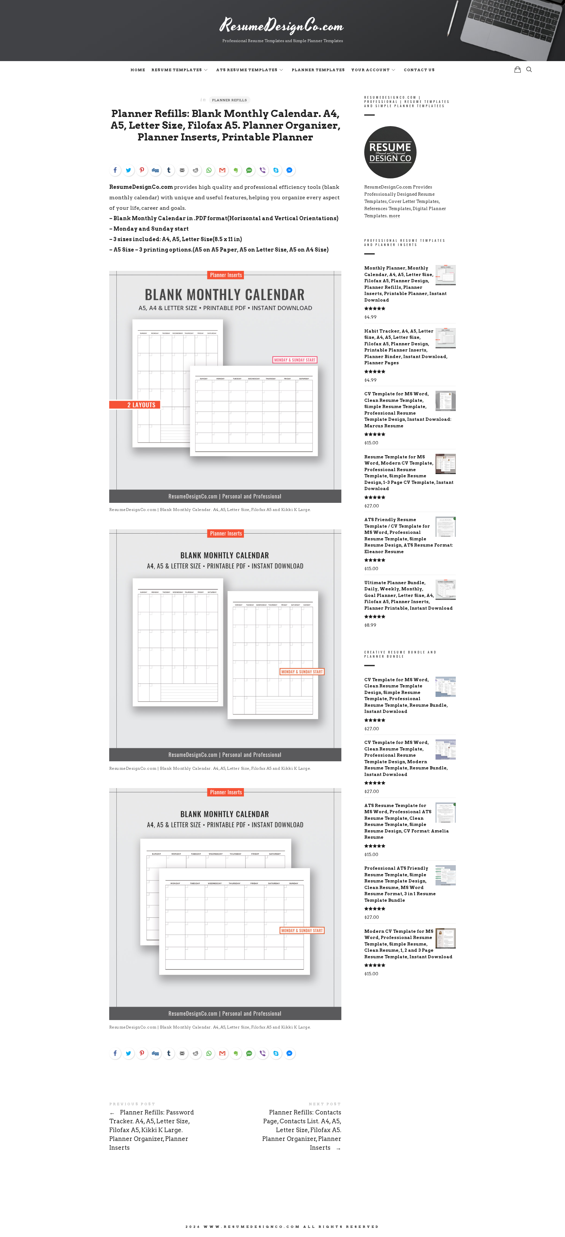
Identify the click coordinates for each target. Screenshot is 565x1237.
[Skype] (276, 170)
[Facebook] (115, 170)
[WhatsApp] (209, 170)
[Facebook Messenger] (289, 170)
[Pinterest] (142, 170)
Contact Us (419, 70)
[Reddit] (195, 170)
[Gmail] (222, 170)
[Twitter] (128, 170)
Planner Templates (318, 70)
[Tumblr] (169, 170)
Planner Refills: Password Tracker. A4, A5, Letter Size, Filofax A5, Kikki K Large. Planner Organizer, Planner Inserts (167, 1127)
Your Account (370, 70)
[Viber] (262, 170)
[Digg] (155, 170)
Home (137, 70)
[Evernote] (236, 170)
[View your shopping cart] (517, 69)
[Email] (182, 170)
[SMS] (249, 170)
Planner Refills (229, 100)
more (394, 215)
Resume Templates (176, 70)
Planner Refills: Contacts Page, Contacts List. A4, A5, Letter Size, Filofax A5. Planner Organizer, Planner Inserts (283, 1127)
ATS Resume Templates (247, 70)
